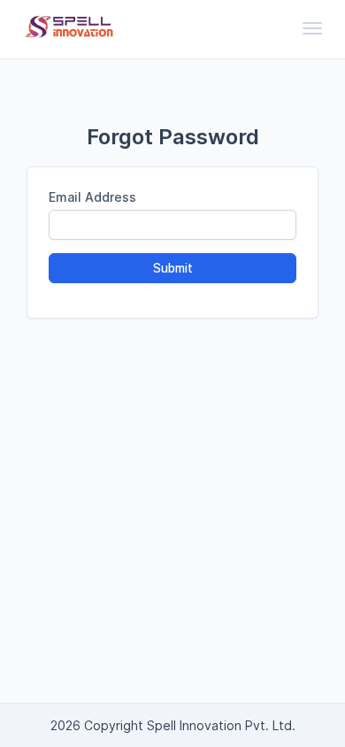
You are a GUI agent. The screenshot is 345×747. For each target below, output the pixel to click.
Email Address (92, 196)
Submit (173, 268)
